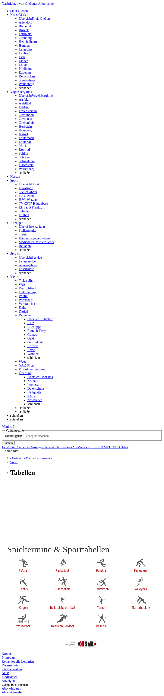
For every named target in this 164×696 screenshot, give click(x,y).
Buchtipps (34, 327)
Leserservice (27, 261)
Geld (30, 338)
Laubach (25, 53)
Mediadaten (10, 677)
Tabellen (24, 211)
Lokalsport (26, 188)
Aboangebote (28, 265)
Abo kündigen (11, 688)
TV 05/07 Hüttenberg (33, 203)
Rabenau (25, 72)
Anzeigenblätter (41, 447)
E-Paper (66, 447)
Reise (31, 350)
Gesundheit (35, 342)
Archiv (56, 447)
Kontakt (32, 381)
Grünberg (25, 38)
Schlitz (23, 153)
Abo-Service (80, 447)
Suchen (8, 443)
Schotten (25, 157)
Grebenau (25, 119)
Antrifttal (25, 103)
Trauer (23, 234)
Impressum (34, 384)
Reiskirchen (27, 76)
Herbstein (25, 126)
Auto (30, 323)
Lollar (23, 65)
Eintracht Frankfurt (31, 207)
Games (32, 334)
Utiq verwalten (12, 669)
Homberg (25, 130)
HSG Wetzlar (28, 199)
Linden (23, 61)
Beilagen (25, 246)
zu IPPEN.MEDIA (102, 447)
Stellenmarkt (27, 230)
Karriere (32, 346)
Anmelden (23, 447)
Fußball (24, 215)
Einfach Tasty (36, 330)
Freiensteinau (28, 111)
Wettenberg (26, 84)
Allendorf (25, 22)
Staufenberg (27, 80)
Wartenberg (26, 169)
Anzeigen (8, 681)
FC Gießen (26, 196)
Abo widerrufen (12, 692)
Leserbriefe (26, 269)
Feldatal (24, 107)
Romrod (24, 149)
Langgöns (25, 49)
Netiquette (34, 392)
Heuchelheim (28, 41)
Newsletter (34, 400)
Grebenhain (27, 122)
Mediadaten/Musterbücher (36, 242)
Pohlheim (25, 68)
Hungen (24, 45)
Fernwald (25, 34)
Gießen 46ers (28, 192)
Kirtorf (23, 134)
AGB (31, 396)
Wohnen (33, 354)
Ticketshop (122, 447)
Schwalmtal (27, 161)
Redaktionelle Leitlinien (18, 661)
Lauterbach (26, 138)
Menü (6, 426)
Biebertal (25, 26)
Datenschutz (35, 388)
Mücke (23, 146)
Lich (22, 57)
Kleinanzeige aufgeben (34, 238)
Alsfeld (24, 99)
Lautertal (25, 142)
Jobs (5, 447)
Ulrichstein (26, 165)
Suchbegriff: (13, 436)
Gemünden (26, 115)
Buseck (24, 30)
